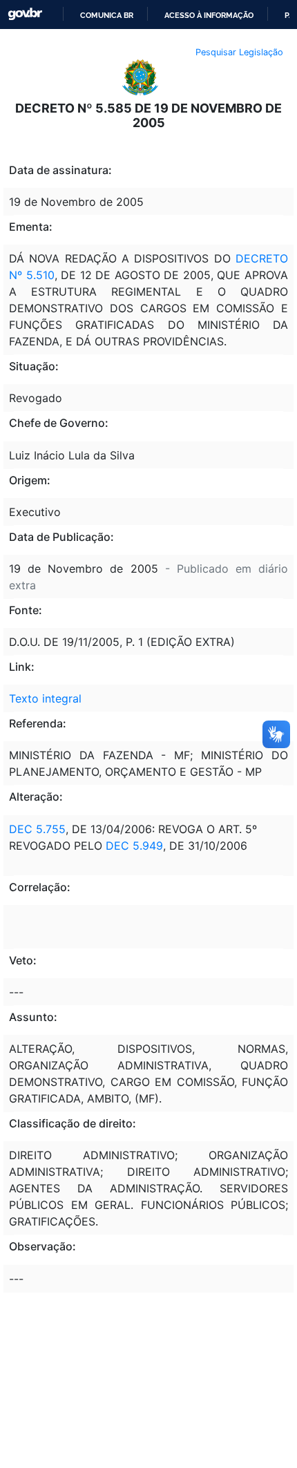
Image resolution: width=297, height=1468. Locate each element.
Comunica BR (106, 15)
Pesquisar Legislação (239, 52)
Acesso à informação (208, 15)
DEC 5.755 (37, 829)
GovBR (25, 14)
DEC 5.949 (134, 845)
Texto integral (45, 698)
